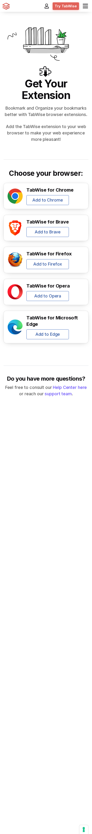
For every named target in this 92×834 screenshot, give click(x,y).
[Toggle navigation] (85, 6)
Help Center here (70, 387)
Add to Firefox (47, 264)
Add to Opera (47, 295)
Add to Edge (47, 334)
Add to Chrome (47, 200)
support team (58, 393)
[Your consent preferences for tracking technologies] (83, 829)
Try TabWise (66, 6)
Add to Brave (48, 231)
